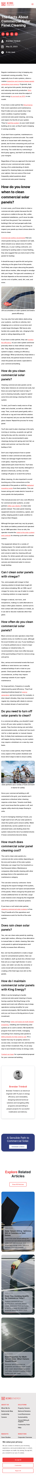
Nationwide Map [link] (7, 1411)
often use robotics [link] (14, 506)
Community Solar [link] (24, 1424)
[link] (7, 4)
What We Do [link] (5, 1408)
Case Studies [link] (6, 1437)
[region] (18, 1457)
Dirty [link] (29, 90)
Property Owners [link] (24, 1408)
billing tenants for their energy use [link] (13, 1037)
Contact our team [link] (7, 1054)
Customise (18, 1465)
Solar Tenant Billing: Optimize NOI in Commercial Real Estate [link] (18, 1233)
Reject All (18, 1470)
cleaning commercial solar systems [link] (14, 909)
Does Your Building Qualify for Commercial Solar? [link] (17, 1297)
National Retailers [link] (24, 1411)
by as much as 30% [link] (18, 96)
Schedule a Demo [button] (18, 1147)
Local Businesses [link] (24, 1414)
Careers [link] (4, 1417)
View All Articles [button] (18, 1184)
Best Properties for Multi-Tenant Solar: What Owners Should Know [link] (17, 1359)
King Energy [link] (28, 105)
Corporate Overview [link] (25, 1437)
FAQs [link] (19, 1427)
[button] (32, 4)
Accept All (18, 1460)
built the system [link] (13, 123)
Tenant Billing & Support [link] (23, 1420)
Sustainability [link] (23, 1417)
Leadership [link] (5, 1414)
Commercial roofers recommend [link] (13, 238)
